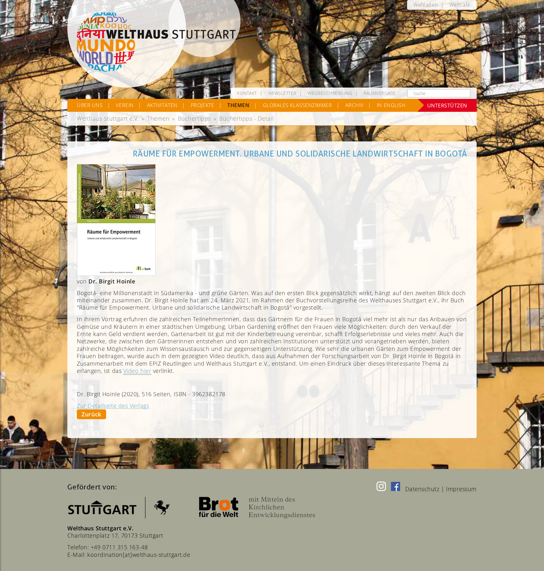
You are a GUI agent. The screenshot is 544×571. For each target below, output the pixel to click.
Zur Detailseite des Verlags (113, 405)
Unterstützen (447, 105)
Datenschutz (422, 489)
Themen (158, 118)
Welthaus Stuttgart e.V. (108, 118)
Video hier (137, 370)
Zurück (91, 414)
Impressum (461, 489)
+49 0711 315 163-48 (119, 547)
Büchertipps (194, 118)
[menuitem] (425, 5)
